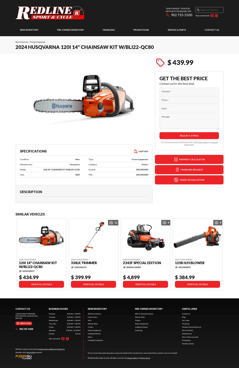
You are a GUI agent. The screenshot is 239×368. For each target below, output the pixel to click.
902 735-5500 (181, 15)
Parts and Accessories (190, 337)
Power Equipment (38, 42)
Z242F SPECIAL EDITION (142, 263)
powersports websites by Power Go (52, 349)
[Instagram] (216, 15)
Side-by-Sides (93, 324)
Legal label (143, 151)
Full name (166, 91)
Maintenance (187, 334)
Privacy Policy (203, 142)
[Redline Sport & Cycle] (50, 13)
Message (166, 116)
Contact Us (212, 29)
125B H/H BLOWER (190, 263)
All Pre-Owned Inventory (144, 314)
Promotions (141, 29)
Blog (183, 317)
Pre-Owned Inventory (70, 29)
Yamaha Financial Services (191, 327)
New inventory (21, 42)
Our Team (185, 320)
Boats (90, 337)
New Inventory (29, 29)
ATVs (90, 320)
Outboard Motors (94, 334)
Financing (109, 29)
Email (164, 108)
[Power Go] (40, 357)
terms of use (145, 358)
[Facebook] (212, 15)
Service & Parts (177, 29)
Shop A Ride (31, 352)
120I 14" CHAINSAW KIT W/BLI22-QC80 (38, 265)
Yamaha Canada (188, 344)
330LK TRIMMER (84, 263)
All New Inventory (94, 314)
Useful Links (189, 308)
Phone (165, 100)
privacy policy (132, 358)
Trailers (90, 327)
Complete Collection (95, 340)
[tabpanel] (64, 324)
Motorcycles (92, 317)
